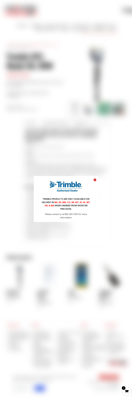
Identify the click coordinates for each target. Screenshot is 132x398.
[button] (95, 180)
